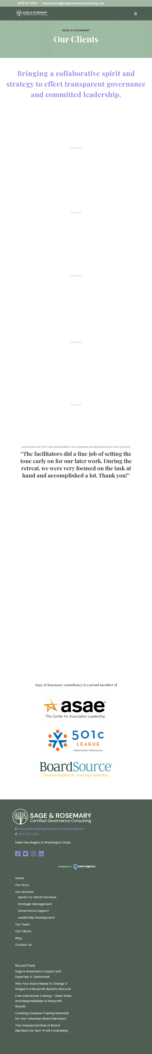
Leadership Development (36, 917)
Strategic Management (35, 904)
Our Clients (23, 931)
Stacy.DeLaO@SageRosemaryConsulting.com (51, 829)
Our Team (22, 924)
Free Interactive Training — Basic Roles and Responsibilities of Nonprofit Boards (43, 1001)
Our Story (22, 885)
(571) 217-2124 (47, 649)
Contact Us (23, 945)
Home (19, 878)
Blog (18, 938)
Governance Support (33, 911)
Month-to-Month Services (37, 897)
